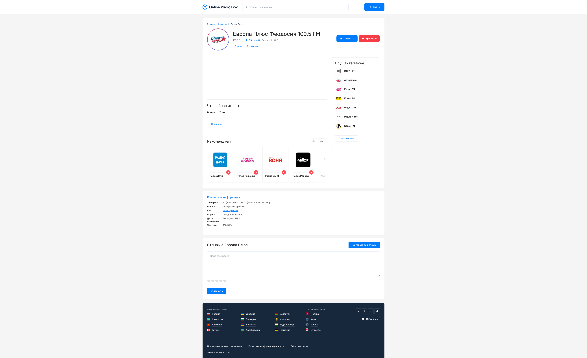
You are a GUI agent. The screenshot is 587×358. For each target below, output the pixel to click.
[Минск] (307, 324)
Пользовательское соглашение (224, 346)
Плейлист (216, 124)
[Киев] (307, 319)
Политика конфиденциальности (266, 346)
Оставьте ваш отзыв (364, 245)
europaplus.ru (230, 210)
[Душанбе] (307, 330)
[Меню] (357, 7)
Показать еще (346, 138)
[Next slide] (321, 141)
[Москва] (307, 313)
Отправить (217, 291)
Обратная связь (299, 346)
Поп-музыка (252, 46)
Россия (238, 46)
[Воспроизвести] (228, 172)
